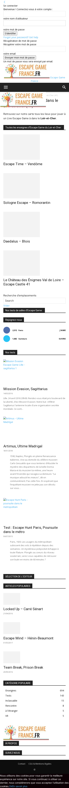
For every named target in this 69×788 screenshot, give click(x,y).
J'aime (63, 330)
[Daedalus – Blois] (34, 224)
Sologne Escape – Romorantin (26, 203)
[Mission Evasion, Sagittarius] (34, 372)
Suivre (62, 338)
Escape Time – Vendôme (22, 164)
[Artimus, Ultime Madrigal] (34, 429)
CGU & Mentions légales (39, 763)
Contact (21, 763)
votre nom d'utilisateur (15, 18)
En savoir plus (19, 786)
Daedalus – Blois (16, 241)
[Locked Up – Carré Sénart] (34, 599)
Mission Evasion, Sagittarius (25, 389)
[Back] (4, 2)
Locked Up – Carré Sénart (23, 609)
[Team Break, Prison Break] (34, 657)
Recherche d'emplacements (19, 295)
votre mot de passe (14, 29)
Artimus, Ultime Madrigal (22, 446)
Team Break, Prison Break (23, 667)
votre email (9, 53)
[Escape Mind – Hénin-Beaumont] (34, 628)
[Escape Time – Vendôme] (34, 147)
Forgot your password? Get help (20, 37)
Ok (10, 786)
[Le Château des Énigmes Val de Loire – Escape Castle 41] (34, 263)
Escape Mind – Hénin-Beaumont (28, 638)
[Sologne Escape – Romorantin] (34, 185)
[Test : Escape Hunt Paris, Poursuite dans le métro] (34, 510)
